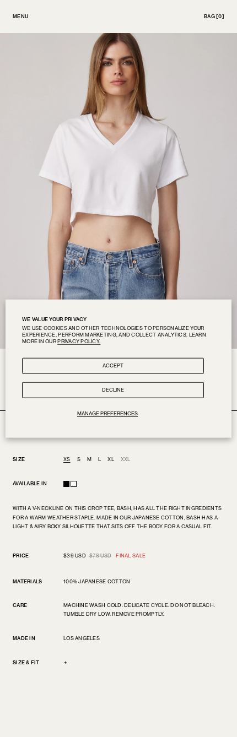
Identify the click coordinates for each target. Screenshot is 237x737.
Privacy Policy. (78, 341)
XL (110, 459)
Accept (113, 365)
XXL (126, 459)
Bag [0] (214, 16)
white (74, 484)
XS (67, 459)
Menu (20, 16)
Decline (113, 390)
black (66, 484)
